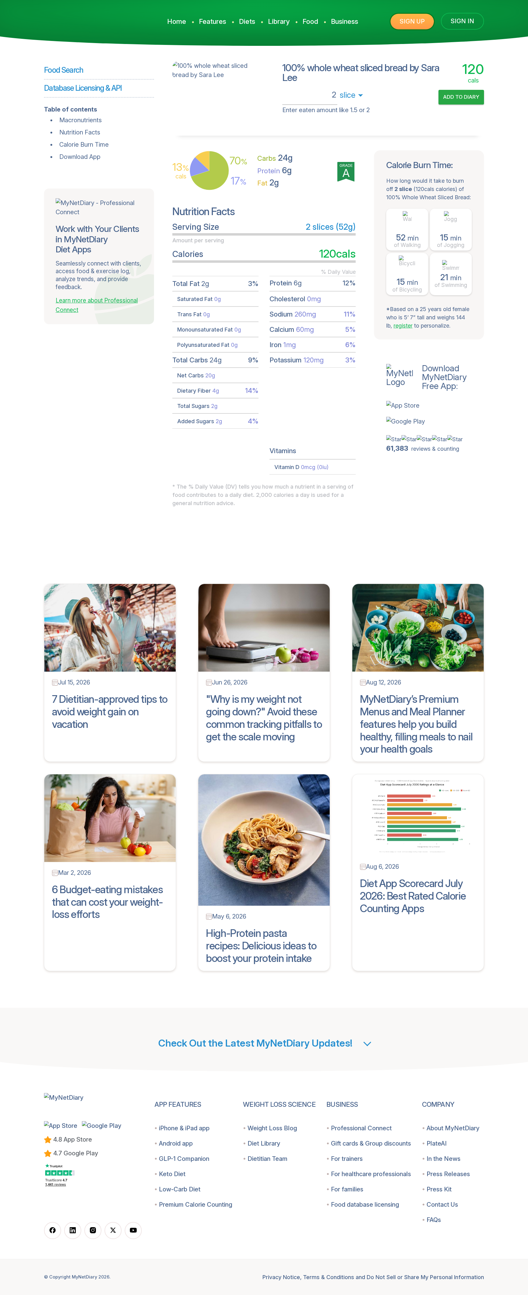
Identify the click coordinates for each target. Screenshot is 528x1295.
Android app (176, 1143)
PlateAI (437, 1143)
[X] (113, 1230)
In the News (443, 1158)
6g (274, 170)
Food (310, 21)
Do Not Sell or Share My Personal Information (425, 1277)
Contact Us (442, 1204)
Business (344, 21)
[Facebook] (52, 1230)
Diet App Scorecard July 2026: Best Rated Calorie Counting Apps (413, 896)
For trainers (347, 1158)
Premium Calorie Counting (195, 1204)
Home (176, 21)
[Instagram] (92, 1230)
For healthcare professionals (371, 1174)
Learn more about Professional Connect (97, 305)
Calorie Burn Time (84, 144)
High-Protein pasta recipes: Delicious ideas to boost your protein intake (261, 945)
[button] (435, 405)
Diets (247, 21)
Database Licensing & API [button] (83, 88)
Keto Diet (172, 1174)
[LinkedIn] (72, 1230)
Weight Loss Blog (272, 1128)
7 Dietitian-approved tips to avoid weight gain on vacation (109, 711)
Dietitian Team (268, 1158)
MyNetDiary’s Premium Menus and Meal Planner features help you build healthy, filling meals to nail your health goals (416, 724)
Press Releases (448, 1174)
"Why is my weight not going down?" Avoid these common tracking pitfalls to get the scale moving (264, 718)
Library (279, 21)
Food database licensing (365, 1204)
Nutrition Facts (79, 132)
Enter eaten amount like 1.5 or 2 (326, 110)
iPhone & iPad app (184, 1128)
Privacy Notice (281, 1277)
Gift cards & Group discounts (371, 1143)
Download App (80, 156)
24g (275, 158)
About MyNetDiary (453, 1128)
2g (268, 183)
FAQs (434, 1219)
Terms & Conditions (328, 1277)
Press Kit (439, 1189)
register (403, 325)
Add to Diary (461, 97)
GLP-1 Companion (184, 1158)
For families (347, 1189)
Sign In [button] (462, 21)
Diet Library (264, 1143)
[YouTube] (133, 1230)
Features (212, 21)
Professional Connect (361, 1128)
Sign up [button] (412, 21)
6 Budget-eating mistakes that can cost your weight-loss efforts (107, 902)
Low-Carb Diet (179, 1189)
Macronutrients (80, 120)
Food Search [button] (63, 70)
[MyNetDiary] (90, 18)
